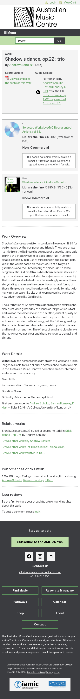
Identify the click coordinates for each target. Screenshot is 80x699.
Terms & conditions (36, 672)
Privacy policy (52, 672)
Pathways (20, 601)
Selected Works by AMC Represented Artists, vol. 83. (54, 99)
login (38, 511)
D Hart (49, 480)
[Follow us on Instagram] (40, 556)
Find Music (20, 590)
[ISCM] (57, 685)
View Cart (70, 2)
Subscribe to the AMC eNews (40, 542)
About (60, 613)
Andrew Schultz (21, 65)
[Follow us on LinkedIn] (51, 556)
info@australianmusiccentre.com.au (40, 572)
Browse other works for (33, 447)
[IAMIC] (26, 685)
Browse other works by (26, 440)
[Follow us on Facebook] (29, 556)
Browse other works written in (23, 453)
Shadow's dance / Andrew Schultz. (44, 182)
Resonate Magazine (60, 590)
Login (53, 2)
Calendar (59, 601)
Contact (40, 624)
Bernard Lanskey (53, 87)
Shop (20, 613)
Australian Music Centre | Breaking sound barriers (40, 17)
